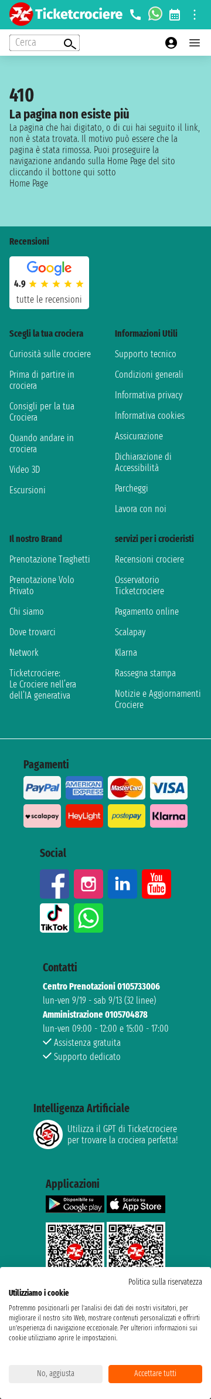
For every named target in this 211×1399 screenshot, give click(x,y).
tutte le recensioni (49, 299)
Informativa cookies (150, 415)
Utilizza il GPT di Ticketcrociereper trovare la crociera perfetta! (122, 1134)
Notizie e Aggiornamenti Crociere (158, 699)
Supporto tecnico (145, 354)
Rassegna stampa (145, 673)
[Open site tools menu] (195, 15)
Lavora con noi (140, 508)
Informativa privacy (148, 395)
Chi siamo (26, 611)
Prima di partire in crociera (41, 380)
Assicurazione (139, 436)
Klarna (126, 652)
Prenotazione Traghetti (49, 559)
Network (24, 652)
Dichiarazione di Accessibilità (143, 462)
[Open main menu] (195, 43)
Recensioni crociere (149, 559)
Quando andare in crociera (41, 443)
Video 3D (24, 469)
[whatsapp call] (155, 14)
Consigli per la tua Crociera (41, 412)
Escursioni (27, 490)
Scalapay (130, 632)
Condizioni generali (149, 374)
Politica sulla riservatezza (165, 1282)
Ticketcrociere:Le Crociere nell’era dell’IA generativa (42, 684)
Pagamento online (147, 611)
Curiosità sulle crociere (50, 354)
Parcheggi (131, 488)
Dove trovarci (32, 632)
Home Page (28, 183)
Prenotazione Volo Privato (41, 585)
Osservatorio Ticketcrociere (139, 585)
